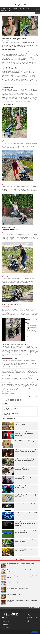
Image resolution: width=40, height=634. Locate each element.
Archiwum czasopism (6, 626)
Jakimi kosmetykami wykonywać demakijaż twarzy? (11, 414)
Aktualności (13, 14)
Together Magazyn (5, 14)
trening (5, 403)
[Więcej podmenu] (12, 10)
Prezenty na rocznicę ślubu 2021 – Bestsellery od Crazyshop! (11, 409)
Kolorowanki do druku (6, 624)
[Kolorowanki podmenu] (7, 10)
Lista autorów (36, 607)
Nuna (6, 44)
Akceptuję (34, 632)
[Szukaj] (37, 13)
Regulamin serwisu (5, 627)
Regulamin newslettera (6, 628)
